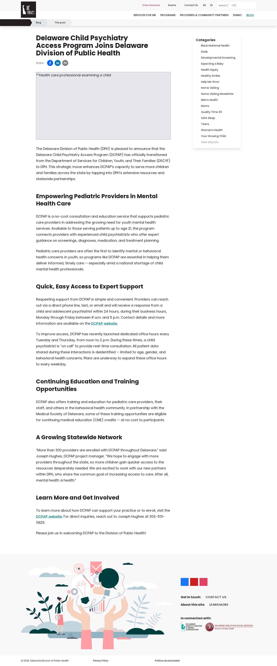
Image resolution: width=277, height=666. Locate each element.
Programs (167, 15)
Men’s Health (209, 100)
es (211, 5)
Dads (204, 52)
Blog (250, 15)
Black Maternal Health (215, 46)
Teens (205, 124)
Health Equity (209, 70)
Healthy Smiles (210, 76)
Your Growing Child (213, 136)
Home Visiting (210, 88)
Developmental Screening (218, 58)
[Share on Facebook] (50, 63)
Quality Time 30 (211, 112)
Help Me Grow (210, 82)
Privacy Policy (100, 660)
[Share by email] (65, 63)
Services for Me (144, 15)
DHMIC (237, 15)
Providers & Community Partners (204, 15)
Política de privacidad (167, 660)
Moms (205, 106)
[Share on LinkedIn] (58, 63)
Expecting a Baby (212, 64)
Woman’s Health (212, 130)
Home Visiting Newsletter (217, 94)
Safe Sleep (208, 118)
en (204, 5)
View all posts (210, 142)
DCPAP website (104, 323)
